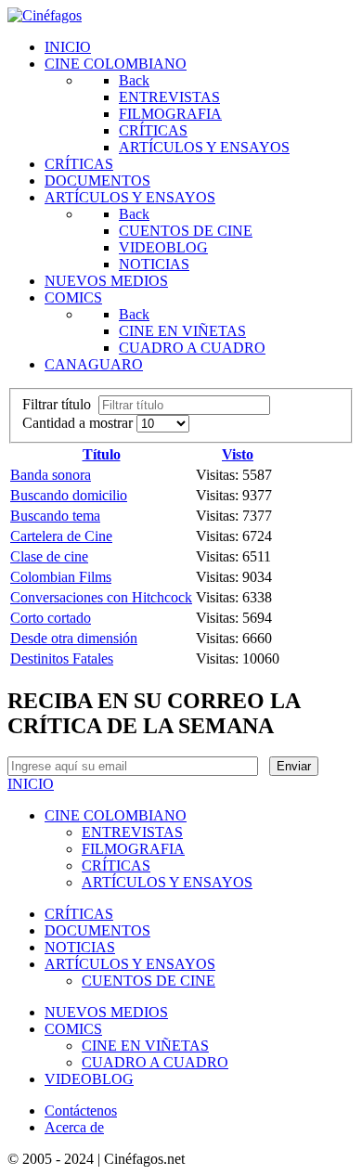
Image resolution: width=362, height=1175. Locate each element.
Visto (237, 454)
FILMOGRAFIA (133, 849)
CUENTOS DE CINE (148, 980)
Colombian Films (60, 577)
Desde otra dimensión (73, 638)
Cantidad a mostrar (79, 423)
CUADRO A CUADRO (155, 1062)
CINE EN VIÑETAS (145, 1045)
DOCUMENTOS (97, 930)
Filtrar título (60, 404)
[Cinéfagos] (44, 15)
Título (102, 454)
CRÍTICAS (116, 865)
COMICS (73, 1029)
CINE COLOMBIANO (116, 815)
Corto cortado (50, 618)
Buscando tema (55, 515)
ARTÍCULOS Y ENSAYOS (167, 882)
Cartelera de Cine (61, 536)
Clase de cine (49, 556)
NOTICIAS (80, 947)
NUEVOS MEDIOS (106, 1012)
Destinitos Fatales (61, 658)
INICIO (30, 784)
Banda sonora (50, 475)
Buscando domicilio (68, 495)
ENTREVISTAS (132, 832)
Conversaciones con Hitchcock (101, 597)
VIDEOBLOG (89, 1079)
